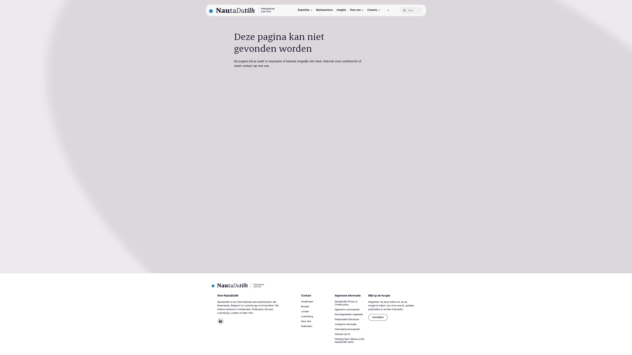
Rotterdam (306, 326)
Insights (341, 10)
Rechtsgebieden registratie (349, 315)
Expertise (303, 10)
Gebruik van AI (342, 334)
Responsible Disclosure (347, 320)
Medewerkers (324, 10)
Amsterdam (307, 302)
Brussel (305, 307)
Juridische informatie (345, 324)
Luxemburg (307, 317)
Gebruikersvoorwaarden (347, 329)
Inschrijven (378, 317)
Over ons (355, 10)
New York (306, 321)
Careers (372, 10)
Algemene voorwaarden (347, 310)
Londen (305, 312)
